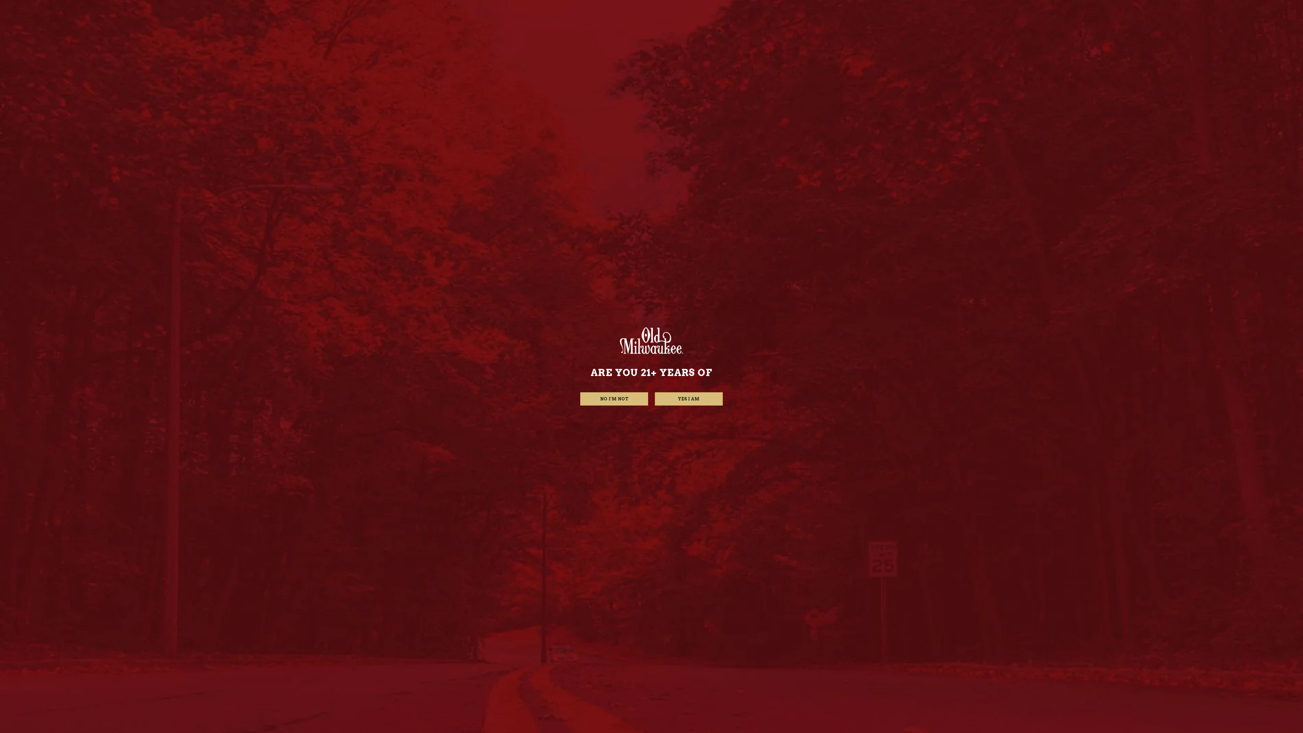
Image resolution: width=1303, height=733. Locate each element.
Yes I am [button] (689, 398)
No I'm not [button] (614, 398)
